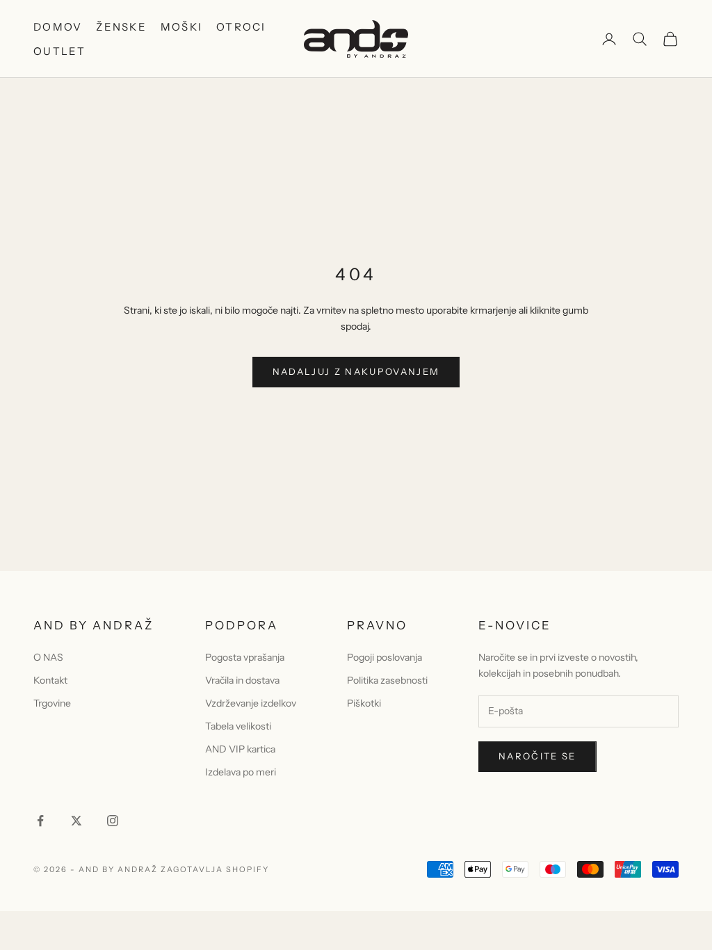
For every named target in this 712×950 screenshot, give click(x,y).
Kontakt (50, 680)
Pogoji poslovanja (384, 657)
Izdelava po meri (240, 772)
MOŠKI (181, 26)
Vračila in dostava (242, 680)
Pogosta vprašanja (244, 657)
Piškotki (364, 703)
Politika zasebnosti (387, 680)
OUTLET (59, 51)
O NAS (48, 657)
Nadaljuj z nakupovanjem (356, 371)
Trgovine (52, 703)
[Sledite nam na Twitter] (76, 821)
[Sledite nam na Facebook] (40, 821)
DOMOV (57, 26)
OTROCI (241, 26)
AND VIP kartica (240, 749)
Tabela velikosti (238, 726)
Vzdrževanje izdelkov (250, 703)
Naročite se (537, 756)
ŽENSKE (121, 26)
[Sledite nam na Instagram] (113, 821)
